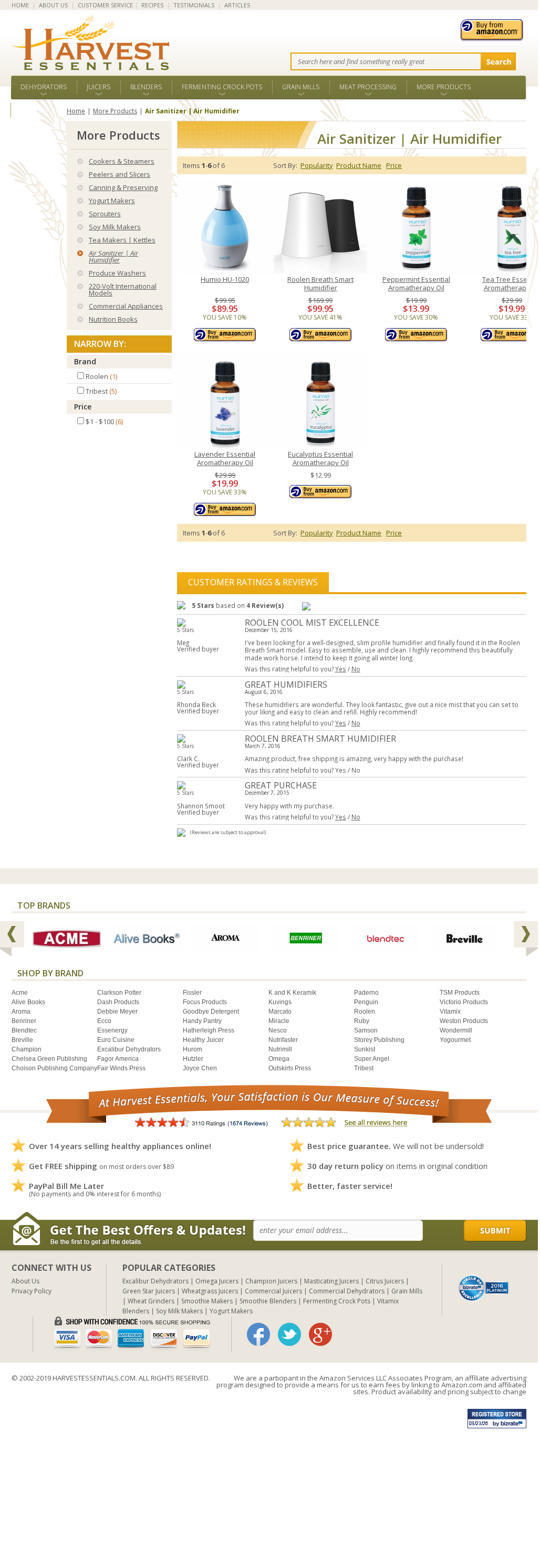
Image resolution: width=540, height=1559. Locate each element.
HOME (20, 5)
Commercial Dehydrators (347, 1291)
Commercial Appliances (126, 306)
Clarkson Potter (119, 992)
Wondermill (456, 1030)
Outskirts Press (289, 1068)
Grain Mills (300, 86)
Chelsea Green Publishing (49, 1058)
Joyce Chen (200, 1068)
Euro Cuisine (115, 1040)
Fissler (192, 992)
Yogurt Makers (112, 200)
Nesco (277, 1030)
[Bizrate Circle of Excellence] (483, 1278)
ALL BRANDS (38, 110)
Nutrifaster (283, 1040)
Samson (366, 1030)
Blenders (146, 86)
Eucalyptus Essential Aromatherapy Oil (320, 458)
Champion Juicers (271, 1281)
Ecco (104, 1021)
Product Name (358, 165)
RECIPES (152, 5)
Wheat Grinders (151, 1301)
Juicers (98, 86)
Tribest (363, 1068)
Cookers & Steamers (121, 161)
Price (82, 407)
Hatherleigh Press (208, 1030)
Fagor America (118, 1058)
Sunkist (364, 1049)
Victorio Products (464, 1002)
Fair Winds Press (121, 1068)
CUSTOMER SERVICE (105, 5)
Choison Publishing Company (54, 1068)
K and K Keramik (292, 992)
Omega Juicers (216, 1281)
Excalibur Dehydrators (129, 1049)
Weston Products (464, 1021)
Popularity (316, 165)
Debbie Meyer (117, 1011)
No (355, 669)
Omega (278, 1058)
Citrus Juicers (385, 1281)
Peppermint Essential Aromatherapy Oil (416, 283)
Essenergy (112, 1030)
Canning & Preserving (123, 187)
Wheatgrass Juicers (210, 1291)
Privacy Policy (31, 1291)
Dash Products (118, 1002)
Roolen (364, 1011)
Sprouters (105, 213)
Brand (85, 361)
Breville (22, 1040)
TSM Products (460, 992)
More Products (444, 86)
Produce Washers (117, 273)
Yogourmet (455, 1040)
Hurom (192, 1049)
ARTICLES (237, 5)
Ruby (361, 1021)
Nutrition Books (113, 319)
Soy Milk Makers (115, 226)
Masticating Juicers (331, 1281)
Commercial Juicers (273, 1291)
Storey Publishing (379, 1040)
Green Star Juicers (148, 1291)
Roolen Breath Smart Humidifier (320, 283)
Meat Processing (368, 86)
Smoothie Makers (207, 1301)
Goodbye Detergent (211, 1011)
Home (76, 111)
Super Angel (371, 1058)
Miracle (278, 1021)
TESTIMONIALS (193, 5)
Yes (340, 669)
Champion (26, 1049)
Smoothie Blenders (268, 1301)
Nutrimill (280, 1049)
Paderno (366, 992)
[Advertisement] (269, 1472)
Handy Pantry (202, 1021)
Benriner (24, 1021)
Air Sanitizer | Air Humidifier (113, 256)
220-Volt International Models (123, 289)
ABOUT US (53, 5)
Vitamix (450, 1011)
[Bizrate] (484, 1287)
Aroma (21, 1011)
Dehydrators (43, 86)
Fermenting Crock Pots (222, 86)
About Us (25, 1281)
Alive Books (28, 1002)
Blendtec (24, 1030)
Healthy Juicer (203, 1040)
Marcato (280, 1011)
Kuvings (280, 1002)
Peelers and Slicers (119, 174)
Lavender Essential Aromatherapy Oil (224, 458)
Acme (20, 992)
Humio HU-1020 (225, 279)
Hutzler (193, 1058)
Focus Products (205, 1002)
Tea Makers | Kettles (122, 240)
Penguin (366, 1002)
